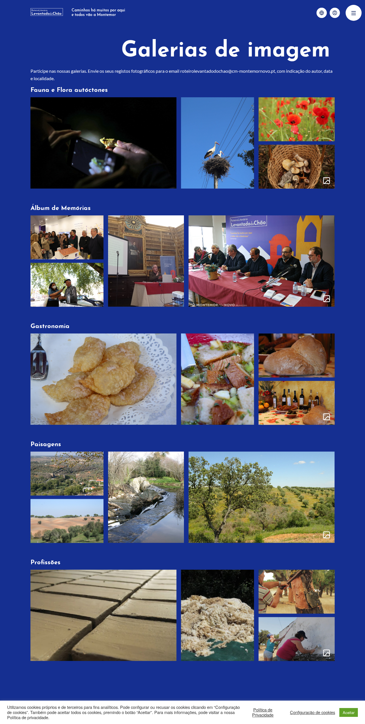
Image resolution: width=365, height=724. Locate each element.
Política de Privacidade (262, 712)
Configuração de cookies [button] (312, 712)
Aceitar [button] (348, 712)
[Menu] (354, 13)
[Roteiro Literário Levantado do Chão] (47, 12)
